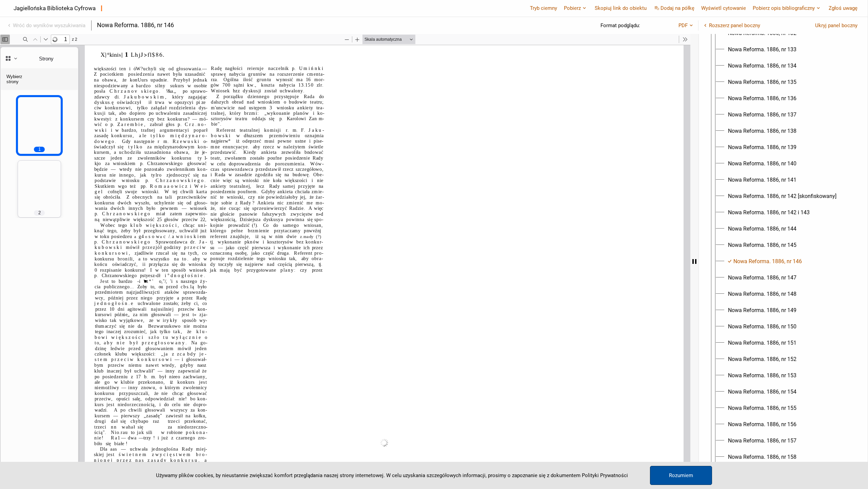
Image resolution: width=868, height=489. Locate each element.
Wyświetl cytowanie (723, 8)
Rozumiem (681, 475)
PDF (683, 25)
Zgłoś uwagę (843, 8)
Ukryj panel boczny (836, 25)
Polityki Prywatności (605, 475)
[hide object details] (694, 261)
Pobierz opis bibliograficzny (784, 8)
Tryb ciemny (543, 8)
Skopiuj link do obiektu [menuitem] (621, 8)
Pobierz (572, 8)
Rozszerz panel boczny (734, 25)
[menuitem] (762, 49)
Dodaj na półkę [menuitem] (677, 8)
